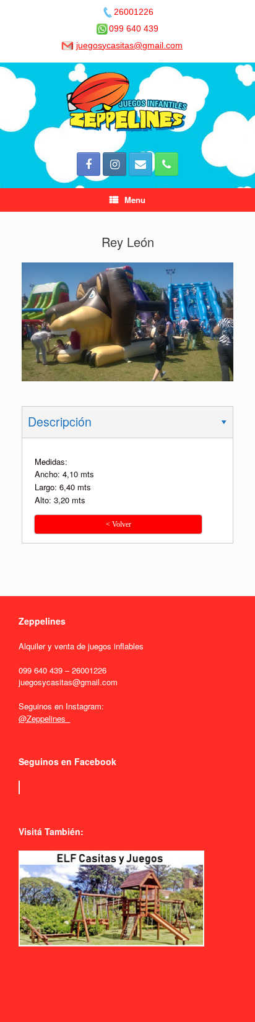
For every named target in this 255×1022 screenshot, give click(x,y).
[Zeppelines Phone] (166, 164)
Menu (134, 200)
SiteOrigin (119, 998)
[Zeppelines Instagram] (114, 164)
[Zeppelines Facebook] (88, 164)
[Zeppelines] (127, 103)
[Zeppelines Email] (140, 164)
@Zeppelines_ (44, 718)
